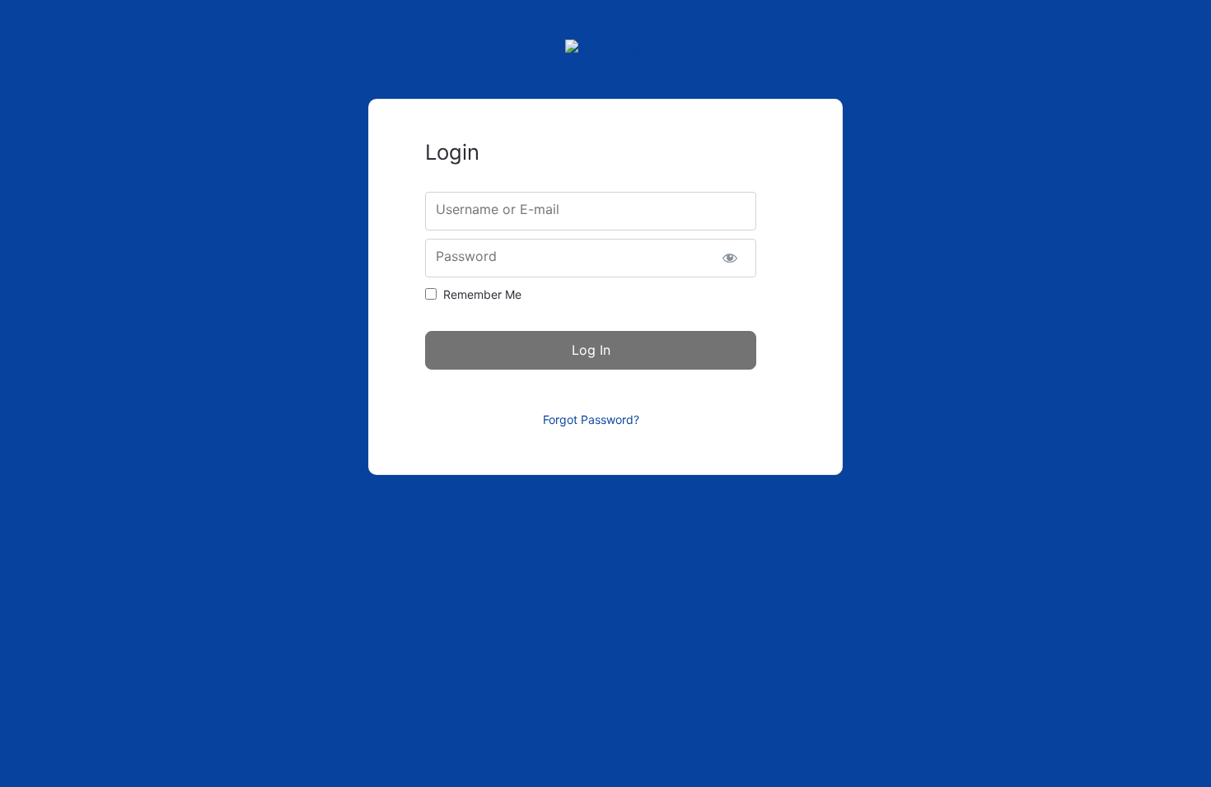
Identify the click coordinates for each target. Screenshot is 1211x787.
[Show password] (729, 258)
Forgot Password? (591, 419)
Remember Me (482, 294)
